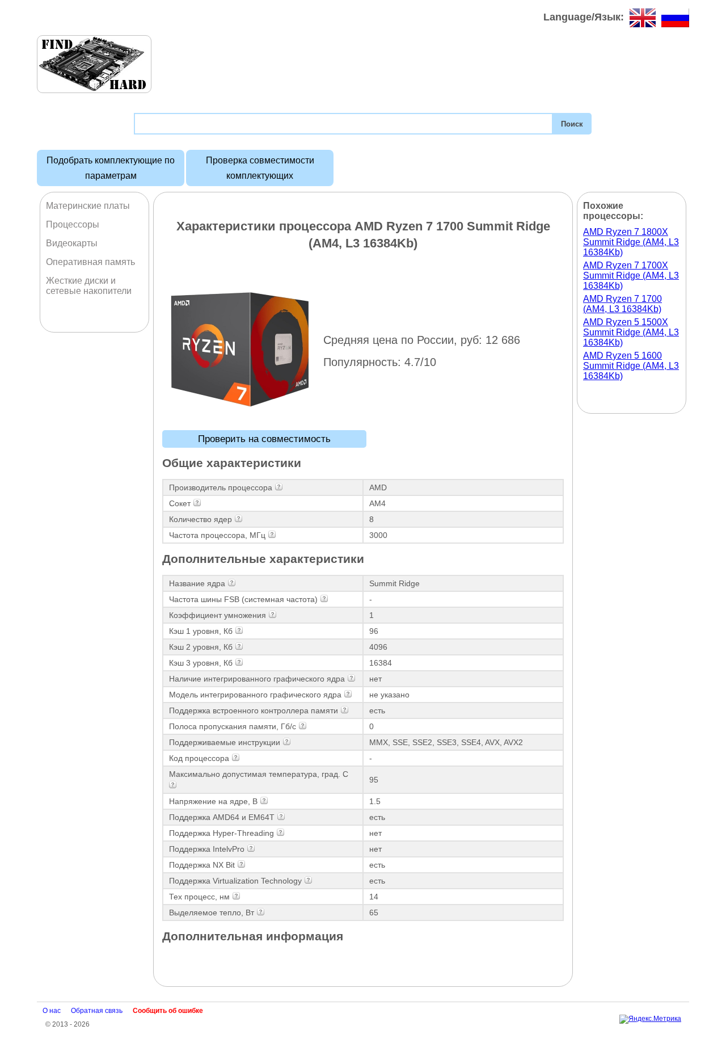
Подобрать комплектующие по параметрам (111, 167)
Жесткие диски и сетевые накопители (89, 286)
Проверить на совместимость (264, 439)
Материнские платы (88, 206)
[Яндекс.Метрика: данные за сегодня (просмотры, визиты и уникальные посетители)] (650, 1019)
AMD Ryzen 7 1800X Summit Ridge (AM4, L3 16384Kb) (631, 242)
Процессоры (72, 224)
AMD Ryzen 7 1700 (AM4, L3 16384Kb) (622, 304)
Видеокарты (72, 243)
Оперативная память (90, 262)
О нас (52, 1011)
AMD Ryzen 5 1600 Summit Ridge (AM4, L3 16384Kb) (631, 366)
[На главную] (94, 64)
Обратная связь (97, 1011)
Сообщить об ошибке (168, 1011)
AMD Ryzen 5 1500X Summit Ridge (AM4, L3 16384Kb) (631, 332)
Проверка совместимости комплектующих (260, 167)
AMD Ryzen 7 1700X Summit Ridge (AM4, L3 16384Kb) (631, 275)
